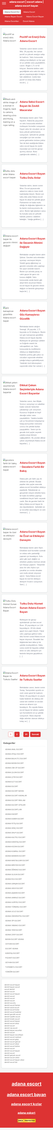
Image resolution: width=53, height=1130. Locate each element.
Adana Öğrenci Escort (15, 870)
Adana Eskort (11, 814)
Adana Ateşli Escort (14, 754)
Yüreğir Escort (12, 972)
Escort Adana (28, 21)
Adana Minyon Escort (15, 865)
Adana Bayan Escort (13, 16)
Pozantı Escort (12, 958)
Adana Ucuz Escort (14, 911)
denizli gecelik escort (12, 1014)
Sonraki (35, 734)
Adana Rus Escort (13, 879)
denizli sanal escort (11, 1008)
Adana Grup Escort (14, 833)
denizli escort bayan (12, 985)
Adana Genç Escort (14, 828)
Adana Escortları (12, 21)
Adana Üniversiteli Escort (17, 916)
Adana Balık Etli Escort (16, 759)
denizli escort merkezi (12, 1037)
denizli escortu (10, 1003)
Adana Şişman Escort (15, 893)
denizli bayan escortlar (13, 1030)
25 (26, 734)
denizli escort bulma (12, 1046)
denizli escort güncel (12, 1042)
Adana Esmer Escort (14, 819)
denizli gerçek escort (12, 1055)
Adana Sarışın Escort (15, 884)
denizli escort (9, 992)
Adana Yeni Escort (13, 930)
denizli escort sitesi (11, 1023)
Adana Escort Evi (12, 12)
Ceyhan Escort (12, 944)
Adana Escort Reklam (15, 800)
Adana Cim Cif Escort (15, 768)
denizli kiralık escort (12, 1019)
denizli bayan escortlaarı (13, 1035)
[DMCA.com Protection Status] (26, 1122)
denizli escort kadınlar (12, 1012)
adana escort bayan (26, 1094)
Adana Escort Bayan (35, 16)
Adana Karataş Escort (15, 842)
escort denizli (9, 989)
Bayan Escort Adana (14, 939)
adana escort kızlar (26, 1104)
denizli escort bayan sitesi (14, 1060)
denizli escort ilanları (12, 1005)
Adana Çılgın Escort (14, 772)
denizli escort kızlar (11, 1010)
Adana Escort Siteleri (15, 805)
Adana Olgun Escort (14, 874)
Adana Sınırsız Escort (15, 898)
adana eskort (26, 1112)
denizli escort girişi (11, 1039)
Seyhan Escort (12, 962)
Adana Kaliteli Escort (15, 837)
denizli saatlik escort (12, 1017)
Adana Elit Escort (13, 782)
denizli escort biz (10, 1062)
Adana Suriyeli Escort (15, 902)
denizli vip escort (10, 1028)
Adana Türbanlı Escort (16, 907)
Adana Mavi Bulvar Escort (17, 860)
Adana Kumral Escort (15, 851)
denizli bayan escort (12, 987)
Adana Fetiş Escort (14, 823)
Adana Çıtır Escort (14, 777)
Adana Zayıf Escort (14, 935)
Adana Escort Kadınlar (16, 796)
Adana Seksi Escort (14, 888)
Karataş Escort (12, 953)
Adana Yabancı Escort (15, 925)
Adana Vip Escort (13, 921)
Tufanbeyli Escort (13, 967)
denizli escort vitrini (11, 1058)
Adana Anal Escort (14, 749)
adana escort (26, 1083)
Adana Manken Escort (15, 856)
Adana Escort (29, 12)
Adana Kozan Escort (14, 847)
